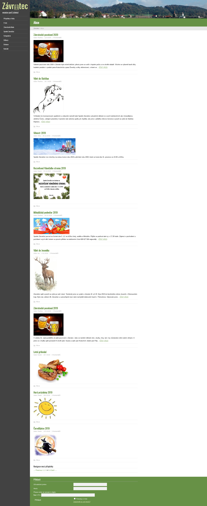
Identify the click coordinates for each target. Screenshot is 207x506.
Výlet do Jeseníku (41, 250)
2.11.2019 (45, 253)
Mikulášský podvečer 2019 (46, 212)
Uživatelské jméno (40, 484)
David (40, 171)
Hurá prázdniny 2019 (43, 392)
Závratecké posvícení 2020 (46, 34)
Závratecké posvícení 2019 (46, 308)
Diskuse (6, 44)
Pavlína (40, 38)
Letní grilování (40, 352)
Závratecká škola (9, 27)
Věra (39, 136)
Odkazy (6, 40)
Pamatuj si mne (81, 499)
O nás (5, 22)
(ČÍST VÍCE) (103, 67)
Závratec (36, 28)
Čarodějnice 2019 (42, 428)
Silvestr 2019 (40, 133)
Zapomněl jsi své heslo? (81, 502)
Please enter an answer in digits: (45, 492)
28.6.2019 (46, 395)
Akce (38, 72)
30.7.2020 (48, 81)
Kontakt (6, 48)
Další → (54, 470)
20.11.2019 (47, 171)
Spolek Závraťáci (9, 31)
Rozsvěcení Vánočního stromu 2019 (50, 168)
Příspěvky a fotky (9, 18)
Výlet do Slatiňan (41, 78)
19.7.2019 (46, 355)
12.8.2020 (48, 38)
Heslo (35, 488)
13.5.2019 (46, 431)
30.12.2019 (46, 136)
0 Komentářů (57, 38)
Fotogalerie (7, 35)
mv (39, 253)
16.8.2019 (48, 311)
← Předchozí (38, 470)
